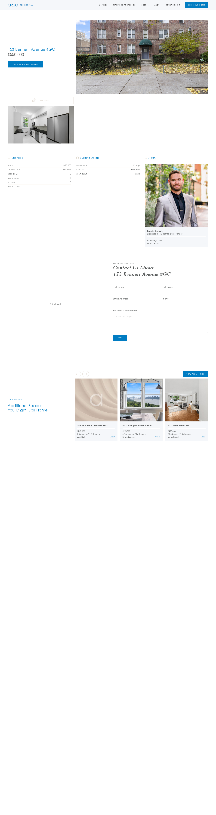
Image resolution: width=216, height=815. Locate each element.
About (157, 5)
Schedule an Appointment (26, 64)
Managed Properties (124, 5)
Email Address (120, 298)
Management (173, 5)
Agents (145, 5)
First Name (118, 287)
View (112, 437)
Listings (103, 5)
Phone (165, 298)
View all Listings (195, 374)
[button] (78, 374)
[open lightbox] (142, 57)
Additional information (125, 310)
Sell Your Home (196, 5)
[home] (20, 5)
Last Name (167, 287)
